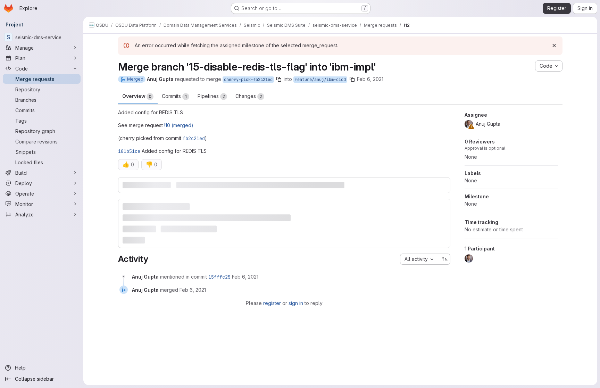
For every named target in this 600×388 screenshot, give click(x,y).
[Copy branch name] (279, 79)
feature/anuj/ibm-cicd (320, 79)
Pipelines (211, 96)
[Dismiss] (554, 45)
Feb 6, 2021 (370, 79)
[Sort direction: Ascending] (444, 259)
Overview (136, 96)
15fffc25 (219, 277)
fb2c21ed (194, 138)
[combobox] (419, 259)
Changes (248, 96)
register (272, 303)
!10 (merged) (178, 125)
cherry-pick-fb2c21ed (248, 79)
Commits (174, 96)
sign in (296, 303)
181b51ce (129, 151)
